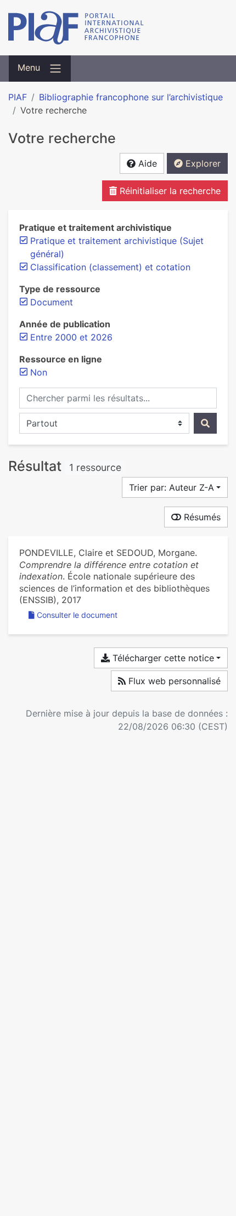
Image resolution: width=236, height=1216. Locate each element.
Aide (146, 163)
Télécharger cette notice (162, 657)
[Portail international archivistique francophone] (118, 27)
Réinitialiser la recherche (169, 190)
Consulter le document (77, 615)
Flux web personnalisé (173, 680)
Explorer (202, 163)
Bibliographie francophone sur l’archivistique (131, 97)
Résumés (201, 517)
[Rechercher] (205, 423)
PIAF (17, 97)
